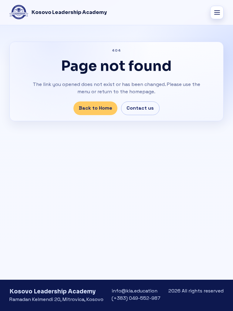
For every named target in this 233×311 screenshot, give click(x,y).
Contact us (140, 108)
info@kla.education (134, 291)
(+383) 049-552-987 (136, 298)
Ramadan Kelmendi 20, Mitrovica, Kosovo (56, 299)
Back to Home (95, 108)
